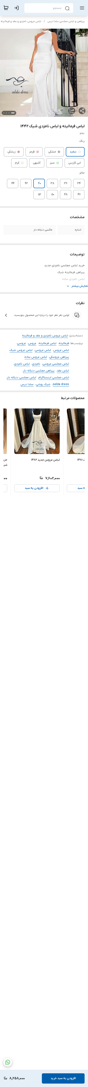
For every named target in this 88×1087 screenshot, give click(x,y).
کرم (17, 163)
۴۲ (26, 183)
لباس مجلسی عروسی (56, 364)
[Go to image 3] (6, 112)
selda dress (61, 384)
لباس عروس (61, 350)
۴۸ (65, 194)
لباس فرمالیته (47, 343)
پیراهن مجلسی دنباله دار (38, 371)
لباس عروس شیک (21, 350)
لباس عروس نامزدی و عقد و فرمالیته (21, 21)
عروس (32, 343)
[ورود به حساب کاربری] (17, 7)
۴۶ (79, 194)
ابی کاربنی (74, 163)
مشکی (52, 152)
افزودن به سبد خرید (63, 1078)
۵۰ (52, 194)
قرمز (32, 152)
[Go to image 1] (13, 112)
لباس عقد (63, 371)
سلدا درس (27, 384)
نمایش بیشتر (79, 286)
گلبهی (37, 163)
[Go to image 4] (3, 112)
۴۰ (39, 183)
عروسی (21, 343)
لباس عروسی (43, 350)
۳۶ (65, 183)
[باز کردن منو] (81, 7)
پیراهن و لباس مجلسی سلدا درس (66, 21)
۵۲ (39, 194)
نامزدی (36, 364)
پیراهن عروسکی (59, 357)
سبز (52, 163)
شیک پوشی (43, 384)
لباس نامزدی (22, 364)
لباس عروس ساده (36, 357)
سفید (73, 152)
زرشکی (11, 152)
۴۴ (13, 183)
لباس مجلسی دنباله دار (21, 378)
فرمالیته (64, 343)
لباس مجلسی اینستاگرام (53, 378)
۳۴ (79, 183)
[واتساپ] (7, 1062)
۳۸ (52, 183)
